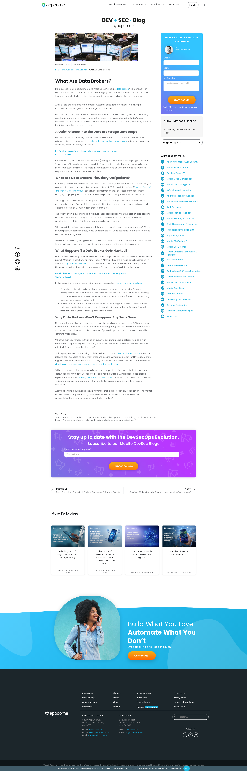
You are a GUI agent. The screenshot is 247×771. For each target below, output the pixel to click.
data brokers (122, 88)
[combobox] (190, 716)
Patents (116, 706)
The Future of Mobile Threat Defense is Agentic (142, 554)
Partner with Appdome (184, 702)
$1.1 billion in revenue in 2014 (80, 263)
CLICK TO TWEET (63, 154)
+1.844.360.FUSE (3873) (99, 732)
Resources (174, 4)
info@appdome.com (97, 735)
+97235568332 (131, 729)
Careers (147, 707)
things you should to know (129, 283)
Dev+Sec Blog (68, 70)
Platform (117, 693)
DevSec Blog (81, 70)
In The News (142, 697)
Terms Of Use (180, 693)
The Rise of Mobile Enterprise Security (179, 553)
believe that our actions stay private (108, 141)
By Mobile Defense (117, 4)
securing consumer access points (95, 377)
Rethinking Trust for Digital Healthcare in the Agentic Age (68, 554)
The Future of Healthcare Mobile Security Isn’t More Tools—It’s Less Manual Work (105, 557)
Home (57, 70)
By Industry (156, 4)
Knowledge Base (144, 693)
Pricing (116, 697)
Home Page (87, 693)
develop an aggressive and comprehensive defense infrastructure (89, 364)
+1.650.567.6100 (95, 729)
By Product (138, 4)
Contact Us (87, 706)
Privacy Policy (180, 697)
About (116, 702)
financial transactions (129, 353)
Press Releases (143, 702)
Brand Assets (179, 706)
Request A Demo (89, 702)
